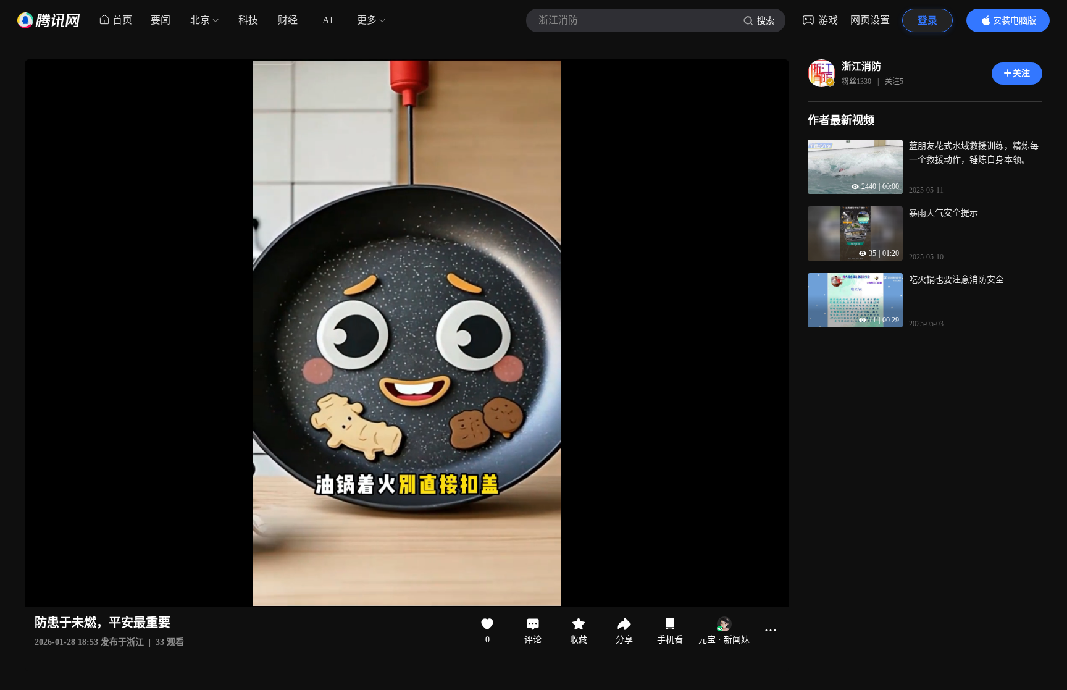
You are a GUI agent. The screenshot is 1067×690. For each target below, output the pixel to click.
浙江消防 (861, 66)
